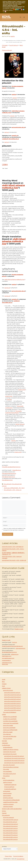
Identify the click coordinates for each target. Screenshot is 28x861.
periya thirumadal (8, 725)
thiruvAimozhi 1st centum (10, 822)
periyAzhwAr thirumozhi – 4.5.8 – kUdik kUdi (14, 560)
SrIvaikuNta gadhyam (10, 789)
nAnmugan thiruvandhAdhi (10, 723)
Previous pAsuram (7, 50)
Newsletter (5, 10)
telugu (4, 811)
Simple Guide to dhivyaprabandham (12, 808)
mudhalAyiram (6, 745)
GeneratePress (20, 858)
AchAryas (19, 1)
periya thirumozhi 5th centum (12, 701)
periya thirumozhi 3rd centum (12, 697)
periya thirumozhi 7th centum (12, 705)
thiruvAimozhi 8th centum (10, 837)
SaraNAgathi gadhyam (10, 784)
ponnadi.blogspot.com (8, 658)
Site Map (15, 4)
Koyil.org (5, 1)
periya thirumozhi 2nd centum (12, 694)
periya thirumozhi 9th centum (12, 710)
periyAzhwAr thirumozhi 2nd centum (14, 758)
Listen (5, 164)
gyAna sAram (6, 791)
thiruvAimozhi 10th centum (10, 819)
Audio (3, 679)
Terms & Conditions (18, 856)
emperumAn (21, 389)
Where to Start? (12, 1)
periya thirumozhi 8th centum (12, 708)
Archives (4, 846)
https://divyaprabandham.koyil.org (11, 467)
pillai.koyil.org (14, 654)
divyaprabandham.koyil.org (9, 652)
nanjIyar (14, 94)
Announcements (7, 6)
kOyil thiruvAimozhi (8, 817)
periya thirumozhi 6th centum (12, 703)
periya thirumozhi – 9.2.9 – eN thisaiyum (12, 546)
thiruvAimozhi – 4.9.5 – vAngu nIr (12, 490)
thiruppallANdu (7, 771)
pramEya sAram (7, 793)
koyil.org (14, 642)
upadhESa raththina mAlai (10, 802)
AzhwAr (15, 97)
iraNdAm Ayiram (6, 688)
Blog (3, 681)
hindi (3, 686)
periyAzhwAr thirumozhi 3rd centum (14, 760)
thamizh (4, 813)
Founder (12, 8)
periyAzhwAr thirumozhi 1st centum (14, 756)
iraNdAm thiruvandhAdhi (10, 716)
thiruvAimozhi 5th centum (10, 830)
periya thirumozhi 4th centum (12, 699)
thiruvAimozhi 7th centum (10, 835)
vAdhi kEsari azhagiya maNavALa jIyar (13, 186)
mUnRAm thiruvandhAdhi (10, 721)
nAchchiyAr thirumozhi (9, 751)
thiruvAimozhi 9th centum (10, 839)
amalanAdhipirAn (7, 747)
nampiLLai (15, 135)
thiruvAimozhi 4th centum (10, 828)
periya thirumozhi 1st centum (12, 692)
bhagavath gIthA (10, 2)
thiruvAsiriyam (7, 734)
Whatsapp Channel (12, 5)
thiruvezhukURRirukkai (9, 736)
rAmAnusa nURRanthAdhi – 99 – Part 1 (14, 488)
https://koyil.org (16, 470)
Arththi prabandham (8, 780)
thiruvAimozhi (7, 484)
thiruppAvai (6, 776)
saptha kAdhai (7, 795)
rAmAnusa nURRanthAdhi (10, 730)
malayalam (5, 743)
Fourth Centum (13, 45)
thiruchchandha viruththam (11, 767)
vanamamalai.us (6, 660)
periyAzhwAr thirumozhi (9, 754)
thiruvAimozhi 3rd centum (10, 826)
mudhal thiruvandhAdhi (9, 719)
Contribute (18, 8)
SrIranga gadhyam (9, 787)
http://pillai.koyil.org (7, 480)
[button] (20, 17)
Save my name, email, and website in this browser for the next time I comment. (14, 529)
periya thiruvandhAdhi (9, 727)
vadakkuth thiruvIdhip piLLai (10, 139)
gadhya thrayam (7, 782)
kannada (4, 741)
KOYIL (6, 17)
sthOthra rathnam (8, 797)
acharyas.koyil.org (20, 648)
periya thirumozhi (8, 690)
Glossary (4, 684)
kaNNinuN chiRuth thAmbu (10, 749)
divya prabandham (20, 2)
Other (3, 778)
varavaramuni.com (7, 662)
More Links (5, 664)
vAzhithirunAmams (8, 804)
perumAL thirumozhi (9, 765)
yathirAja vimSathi (8, 806)
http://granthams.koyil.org (9, 473)
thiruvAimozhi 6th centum (10, 833)
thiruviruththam (7, 738)
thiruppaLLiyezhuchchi (9, 773)
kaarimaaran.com (6, 656)
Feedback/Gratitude (17, 6)
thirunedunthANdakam (9, 712)
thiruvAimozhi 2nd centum (10, 824)
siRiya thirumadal (7, 732)
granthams (5, 4)
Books (10, 4)
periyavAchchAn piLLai (18, 127)
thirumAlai (6, 769)
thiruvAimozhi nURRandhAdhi (11, 800)
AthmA (17, 424)
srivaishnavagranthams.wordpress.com (12, 646)
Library (10, 10)
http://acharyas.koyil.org (8, 476)
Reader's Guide (19, 629)
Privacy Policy (8, 856)
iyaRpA (4, 714)
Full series (4, 45)
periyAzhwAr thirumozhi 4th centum (14, 762)
